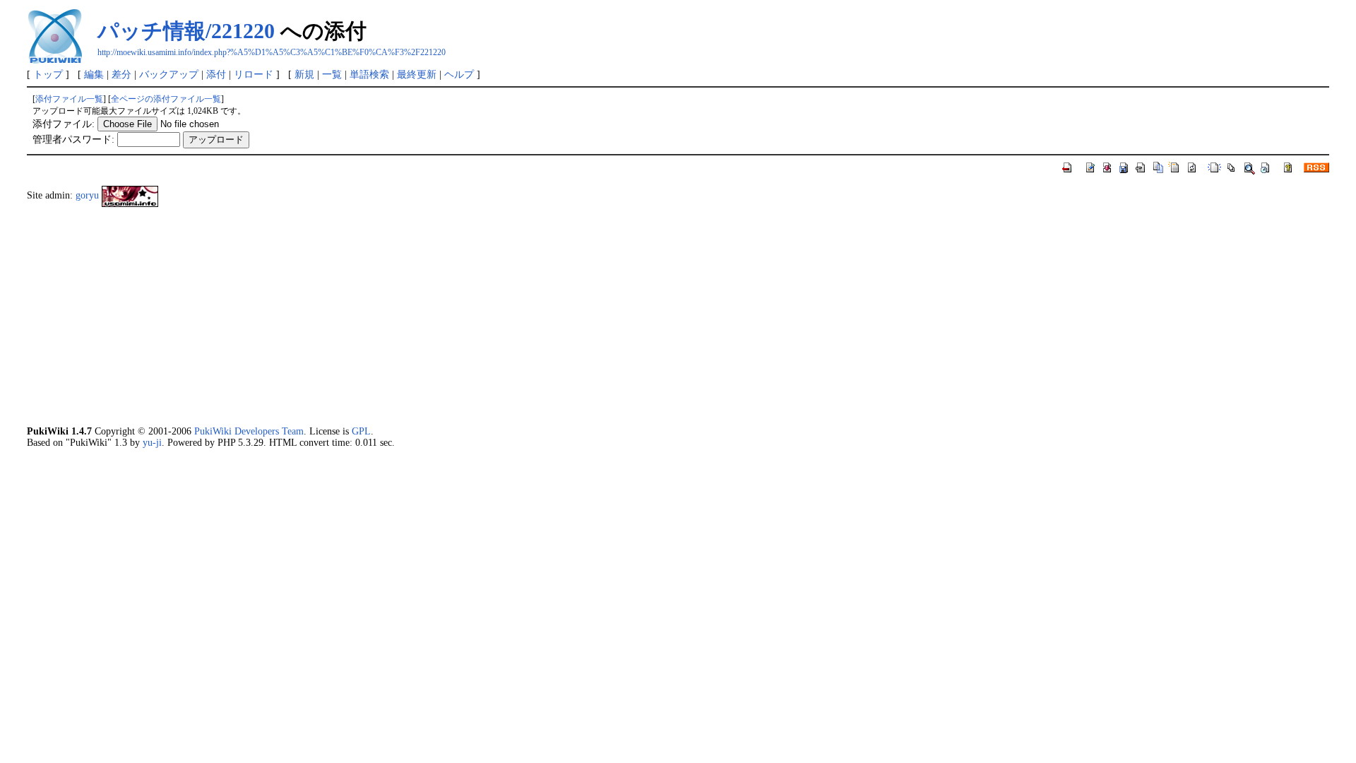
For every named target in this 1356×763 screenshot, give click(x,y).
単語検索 (369, 74)
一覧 (332, 74)
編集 (94, 74)
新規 (304, 74)
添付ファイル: (63, 123)
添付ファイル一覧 (69, 99)
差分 (121, 74)
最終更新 (416, 74)
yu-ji (152, 442)
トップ (48, 74)
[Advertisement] (450, 316)
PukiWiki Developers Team (249, 431)
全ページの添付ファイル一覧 (166, 99)
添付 (216, 74)
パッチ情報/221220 (186, 30)
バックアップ (168, 74)
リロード (253, 74)
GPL (361, 431)
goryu (87, 195)
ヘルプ (459, 74)
